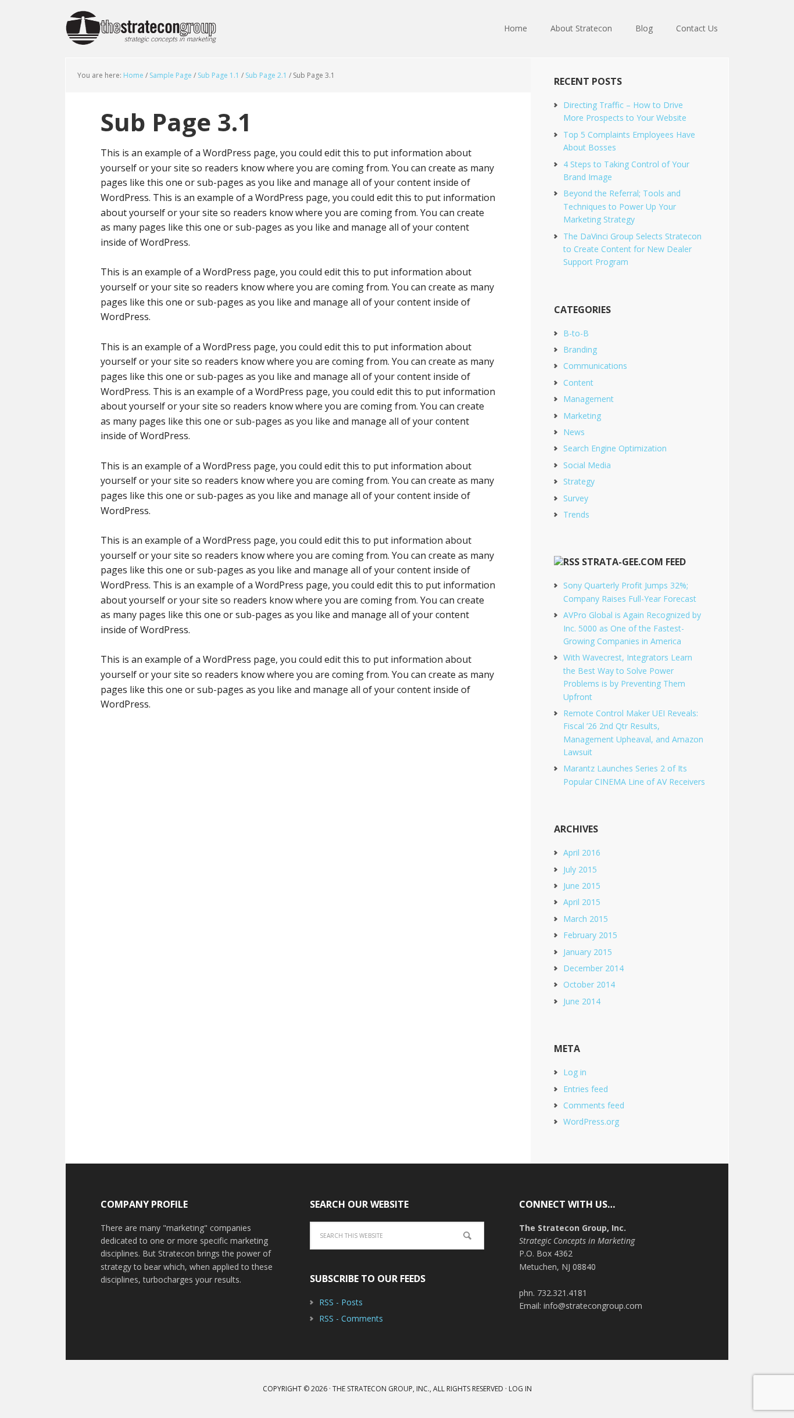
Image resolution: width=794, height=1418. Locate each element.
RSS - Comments (351, 1318)
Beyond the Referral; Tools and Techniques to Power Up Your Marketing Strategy (622, 206)
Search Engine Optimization (615, 448)
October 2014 (589, 984)
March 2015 (585, 918)
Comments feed (593, 1105)
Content (578, 382)
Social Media (587, 465)
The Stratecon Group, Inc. (141, 29)
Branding (580, 349)
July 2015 (580, 869)
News (574, 431)
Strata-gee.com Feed (634, 561)
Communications (595, 365)
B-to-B (576, 333)
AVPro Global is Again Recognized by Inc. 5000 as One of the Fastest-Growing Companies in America (632, 628)
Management (588, 398)
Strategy (579, 481)
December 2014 (593, 968)
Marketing (582, 415)
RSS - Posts (341, 1302)
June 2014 (581, 1001)
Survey (575, 498)
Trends (576, 514)
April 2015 (581, 901)
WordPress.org (591, 1121)
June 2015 (581, 885)
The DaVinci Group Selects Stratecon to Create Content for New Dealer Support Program (632, 249)
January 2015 (587, 951)
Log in (574, 1072)
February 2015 (590, 934)
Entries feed (585, 1088)
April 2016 (581, 852)
